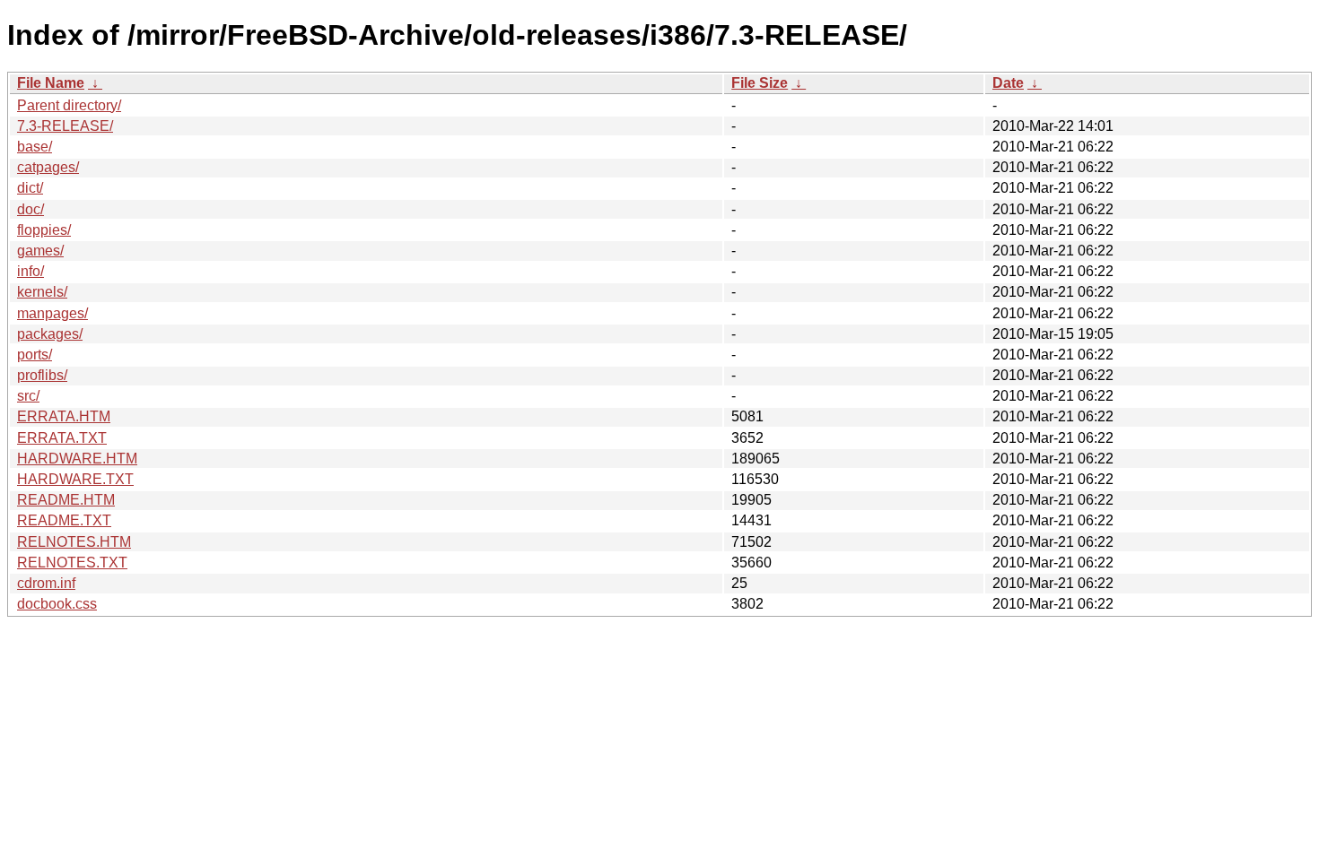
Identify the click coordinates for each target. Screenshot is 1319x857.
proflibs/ (42, 375)
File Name (50, 83)
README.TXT (64, 520)
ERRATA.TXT (62, 438)
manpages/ (52, 313)
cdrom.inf (46, 583)
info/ (30, 271)
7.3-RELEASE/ (65, 126)
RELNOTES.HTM (74, 542)
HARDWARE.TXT (75, 479)
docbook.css (57, 603)
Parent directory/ (69, 105)
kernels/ (42, 291)
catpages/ (48, 167)
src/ (28, 395)
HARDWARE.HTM (77, 458)
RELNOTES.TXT (72, 562)
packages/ (50, 334)
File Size (759, 83)
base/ (34, 146)
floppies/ (44, 230)
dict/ (30, 187)
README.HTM (66, 499)
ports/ (34, 354)
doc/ (30, 209)
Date (1008, 83)
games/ (40, 250)
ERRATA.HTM (63, 416)
